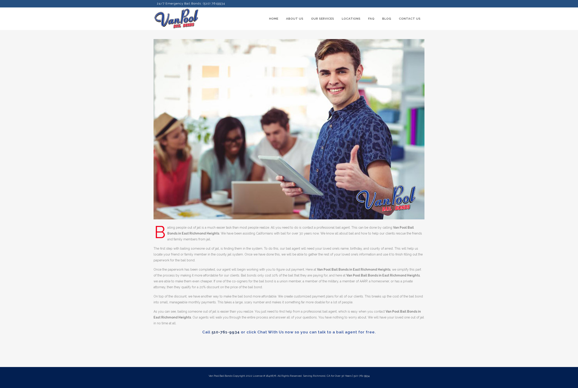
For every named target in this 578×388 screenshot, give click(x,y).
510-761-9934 (226, 332)
